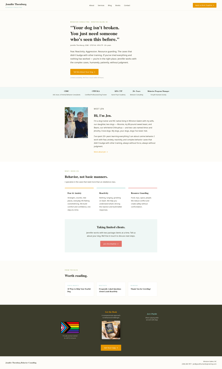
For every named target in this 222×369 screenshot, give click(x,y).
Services (101, 5)
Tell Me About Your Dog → (84, 72)
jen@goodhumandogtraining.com (204, 364)
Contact (127, 5)
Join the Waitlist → (111, 244)
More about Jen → (101, 152)
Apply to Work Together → (204, 5)
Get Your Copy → (111, 348)
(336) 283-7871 (187, 364)
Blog (110, 5)
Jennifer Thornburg (16, 5)
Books (117, 5)
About (91, 5)
